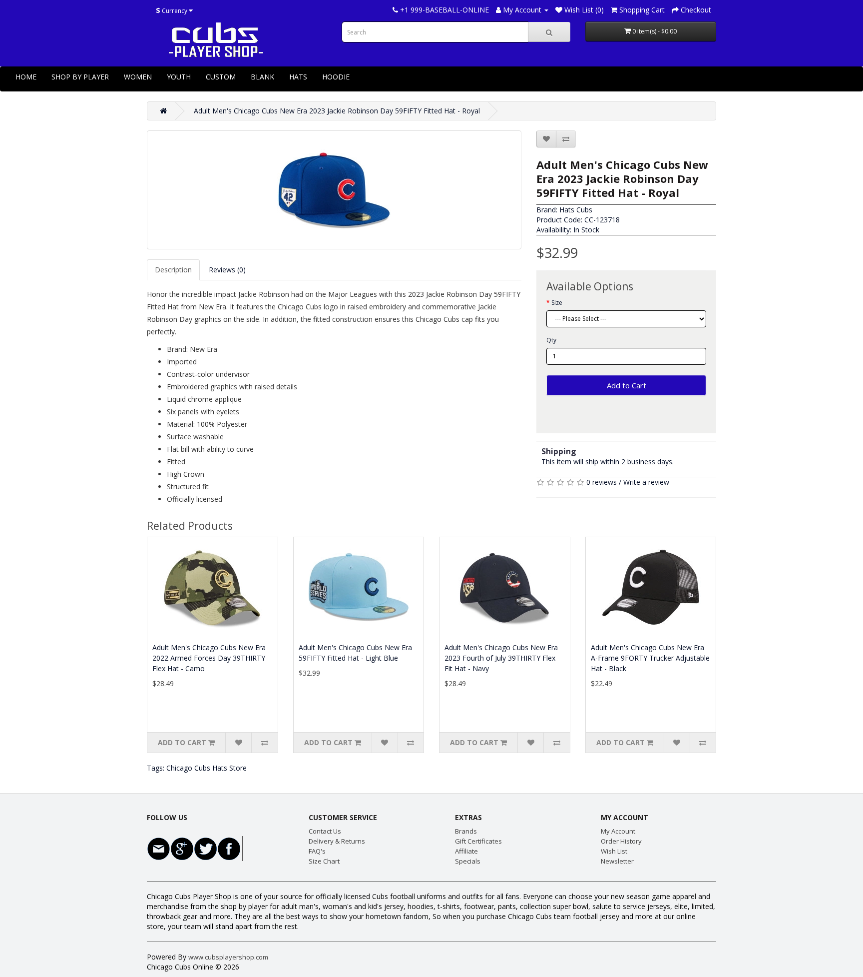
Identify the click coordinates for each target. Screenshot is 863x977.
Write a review (646, 482)
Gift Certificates (478, 841)
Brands (466, 831)
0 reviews (601, 482)
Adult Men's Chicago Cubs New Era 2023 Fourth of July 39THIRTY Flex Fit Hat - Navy (501, 658)
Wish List (614, 851)
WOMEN (138, 76)
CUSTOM (221, 76)
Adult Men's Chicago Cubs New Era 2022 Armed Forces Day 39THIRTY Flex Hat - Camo (209, 658)
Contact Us (325, 831)
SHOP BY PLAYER (80, 76)
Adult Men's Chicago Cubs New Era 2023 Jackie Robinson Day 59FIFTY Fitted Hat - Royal (337, 110)
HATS (298, 76)
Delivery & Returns (337, 841)
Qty (551, 340)
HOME (25, 76)
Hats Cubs (575, 209)
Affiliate (466, 851)
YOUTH (179, 76)
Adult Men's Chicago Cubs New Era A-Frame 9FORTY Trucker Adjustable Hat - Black (650, 658)
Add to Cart (626, 385)
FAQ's (317, 851)
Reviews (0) (227, 269)
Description (173, 269)
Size (556, 302)
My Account (618, 831)
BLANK (262, 76)
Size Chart (324, 861)
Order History (621, 841)
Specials (467, 861)
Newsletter (617, 861)
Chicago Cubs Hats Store (206, 768)
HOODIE (336, 76)
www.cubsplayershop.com (228, 957)
